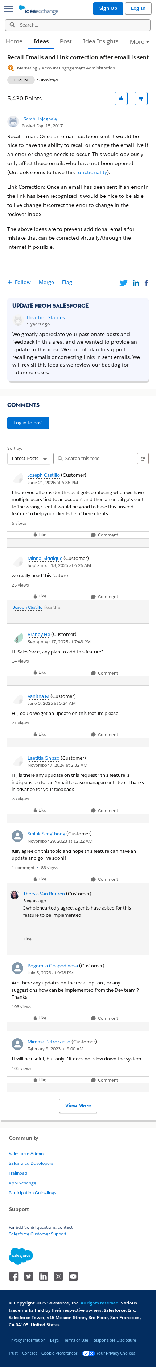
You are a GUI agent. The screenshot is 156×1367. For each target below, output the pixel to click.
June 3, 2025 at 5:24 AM (52, 703)
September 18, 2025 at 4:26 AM (59, 565)
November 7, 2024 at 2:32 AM (57, 765)
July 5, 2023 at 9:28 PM (51, 973)
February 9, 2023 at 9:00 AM (55, 1049)
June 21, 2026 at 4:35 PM (53, 482)
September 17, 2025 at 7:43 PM (59, 642)
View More (78, 1105)
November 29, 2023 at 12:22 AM (60, 841)
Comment (107, 535)
